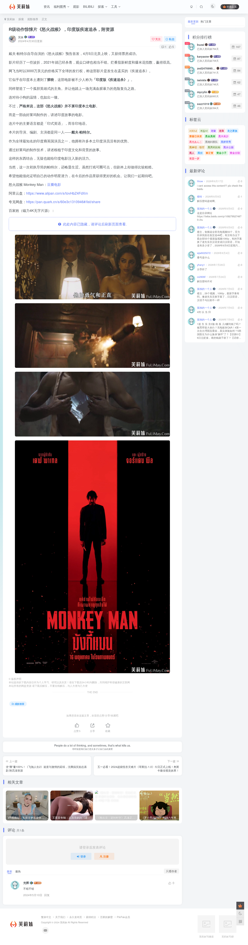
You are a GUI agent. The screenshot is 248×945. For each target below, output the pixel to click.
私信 (171, 39)
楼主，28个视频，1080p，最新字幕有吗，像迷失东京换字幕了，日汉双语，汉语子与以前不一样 (218, 297)
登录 (83, 856)
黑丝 (200, 153)
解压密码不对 (204, 281)
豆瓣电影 (54, 184)
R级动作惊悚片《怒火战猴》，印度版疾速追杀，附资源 (61, 29)
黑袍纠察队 (211, 142)
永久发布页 (75, 917)
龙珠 (221, 131)
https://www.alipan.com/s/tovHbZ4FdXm (57, 193)
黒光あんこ (195, 142)
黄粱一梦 (194, 158)
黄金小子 (221, 153)
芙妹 (20, 37)
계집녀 (204, 131)
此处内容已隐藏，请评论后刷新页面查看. (94, 223)
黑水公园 (228, 147)
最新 (9, 871)
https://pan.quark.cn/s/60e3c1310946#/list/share (63, 201)
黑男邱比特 (214, 147)
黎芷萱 (209, 153)
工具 (114, 6)
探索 (101, 6)
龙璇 (213, 131)
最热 (18, 871)
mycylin (202, 92)
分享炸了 (202, 269)
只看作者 (171, 871)
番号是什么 (203, 257)
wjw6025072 (204, 253)
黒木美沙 (223, 136)
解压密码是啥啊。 (207, 201)
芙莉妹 (10, 19)
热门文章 (206, 21)
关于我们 (60, 917)
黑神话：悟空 (196, 147)
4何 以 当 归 (204, 312)
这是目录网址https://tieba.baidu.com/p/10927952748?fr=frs (219, 216)
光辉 (26, 883)
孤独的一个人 (204, 208)
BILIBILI (88, 6)
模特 (199, 196)
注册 (106, 856)
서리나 (193, 131)
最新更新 (193, 21)
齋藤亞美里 (195, 136)
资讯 (47, 6)
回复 (47, 895)
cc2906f (201, 277)
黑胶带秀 (226, 142)
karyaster (203, 56)
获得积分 (91, 917)
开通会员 (231, 7)
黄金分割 (235, 153)
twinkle (202, 80)
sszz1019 (203, 104)
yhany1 (201, 265)
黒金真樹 (210, 136)
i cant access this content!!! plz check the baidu (219, 187)
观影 (76, 6)
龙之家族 (232, 131)
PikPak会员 (123, 917)
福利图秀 (60, 6)
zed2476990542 (206, 68)
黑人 (191, 153)
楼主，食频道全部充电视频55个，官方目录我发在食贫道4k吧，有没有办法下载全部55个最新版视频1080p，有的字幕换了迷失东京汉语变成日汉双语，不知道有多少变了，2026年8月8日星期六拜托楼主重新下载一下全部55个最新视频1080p (219, 238)
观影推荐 (32, 19)
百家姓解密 (106, 917)
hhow (200, 181)
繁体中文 (46, 917)
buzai (200, 45)
